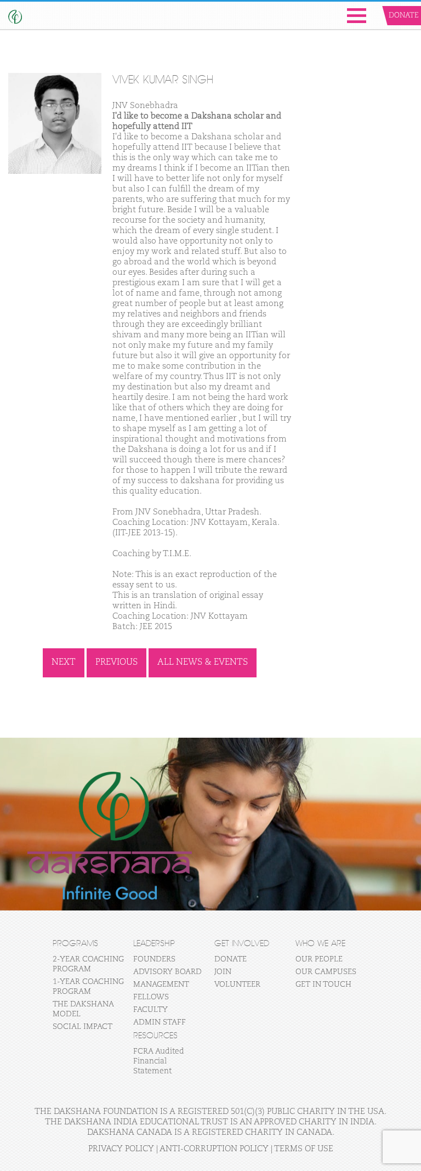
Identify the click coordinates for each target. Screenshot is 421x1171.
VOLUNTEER (237, 984)
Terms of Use (303, 1149)
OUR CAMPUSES (325, 972)
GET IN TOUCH (323, 984)
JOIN (222, 972)
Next (64, 662)
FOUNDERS (154, 959)
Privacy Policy (121, 1149)
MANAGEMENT (161, 984)
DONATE (230, 959)
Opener (356, 15)
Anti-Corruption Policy (214, 1149)
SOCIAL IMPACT (82, 1027)
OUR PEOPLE (319, 959)
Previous (116, 662)
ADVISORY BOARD (167, 972)
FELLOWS (151, 997)
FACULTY (150, 1010)
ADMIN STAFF (159, 1022)
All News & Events (202, 662)
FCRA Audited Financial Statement (158, 1061)
